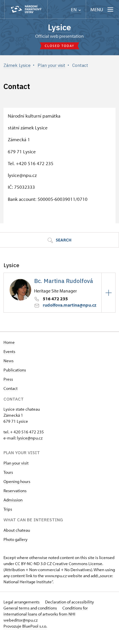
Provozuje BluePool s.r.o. (25, 626)
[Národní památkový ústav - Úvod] (26, 9)
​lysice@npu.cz (29, 438)
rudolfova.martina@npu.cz (69, 305)
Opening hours (16, 481)
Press (8, 379)
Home (9, 342)
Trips (7, 509)
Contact (10, 388)
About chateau (16, 530)
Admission (13, 500)
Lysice (59, 27)
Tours (8, 472)
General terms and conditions (30, 608)
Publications (14, 370)
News (8, 360)
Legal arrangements (21, 602)
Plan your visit (16, 463)
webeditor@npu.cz (20, 620)
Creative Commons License (77, 563)
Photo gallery (15, 539)
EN (74, 9)
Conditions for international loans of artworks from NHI (45, 611)
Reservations (15, 490)
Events (9, 351)
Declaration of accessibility (69, 602)
